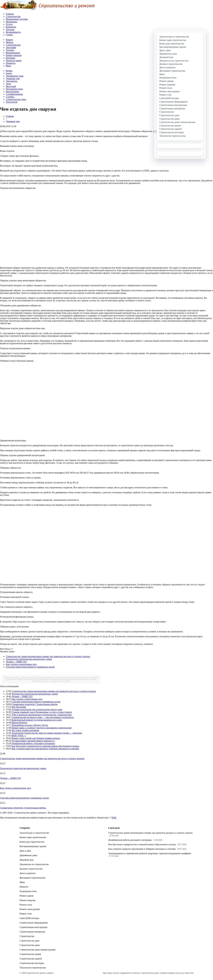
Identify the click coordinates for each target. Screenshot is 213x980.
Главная (10, 116)
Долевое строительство (31, 869)
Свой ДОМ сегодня (29, 918)
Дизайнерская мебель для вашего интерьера (19, 677)
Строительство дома (30, 945)
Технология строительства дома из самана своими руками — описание (47, 733)
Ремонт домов (26, 895)
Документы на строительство (34, 864)
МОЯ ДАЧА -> (18, 735)
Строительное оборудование (34, 922)
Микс (22, 882)
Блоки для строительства (32, 842)
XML (114, 817)
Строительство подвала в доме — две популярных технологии (43, 717)
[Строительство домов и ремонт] (47, 9)
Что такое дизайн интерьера (25, 730)
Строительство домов (30, 954)
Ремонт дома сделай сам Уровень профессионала (36, 738)
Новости (24, 887)
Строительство (27, 936)
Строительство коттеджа (32, 963)
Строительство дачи (29, 940)
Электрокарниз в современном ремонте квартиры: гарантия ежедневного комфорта (67, 679)
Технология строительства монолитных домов (29, 659)
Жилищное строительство (32, 878)
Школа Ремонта (19, 722)
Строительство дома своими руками (37, 949)
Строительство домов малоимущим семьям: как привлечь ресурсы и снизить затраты (48, 656)
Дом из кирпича (28, 873)
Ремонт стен (26, 913)
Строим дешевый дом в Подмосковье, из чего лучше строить (42, 712)
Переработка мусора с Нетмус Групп (30, 725)
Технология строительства (33, 967)
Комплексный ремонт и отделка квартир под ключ (37, 720)
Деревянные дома (28, 855)
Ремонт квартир (27, 900)
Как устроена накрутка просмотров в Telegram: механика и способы (45, 748)
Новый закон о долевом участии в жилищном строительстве (42, 728)
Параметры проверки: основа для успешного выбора (51, 681)
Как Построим (19, 707)
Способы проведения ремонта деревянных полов (30, 667)
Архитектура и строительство (34, 833)
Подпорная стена (28, 891)
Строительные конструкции (33, 927)
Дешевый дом (13, 121)
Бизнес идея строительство (33, 837)
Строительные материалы (32, 931)
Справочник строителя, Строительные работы (35, 704)
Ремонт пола (26, 904)
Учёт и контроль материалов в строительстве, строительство (42, 714)
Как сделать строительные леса (21, 664)
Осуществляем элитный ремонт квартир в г (33, 741)
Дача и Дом (25, 851)
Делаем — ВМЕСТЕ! (16, 661)
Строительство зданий (31, 958)
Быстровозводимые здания (33, 846)
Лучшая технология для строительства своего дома (37, 709)
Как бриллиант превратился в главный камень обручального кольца (58, 677)
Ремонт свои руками (30, 909)
